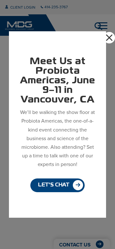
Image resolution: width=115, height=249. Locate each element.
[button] (109, 37)
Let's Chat (53, 185)
